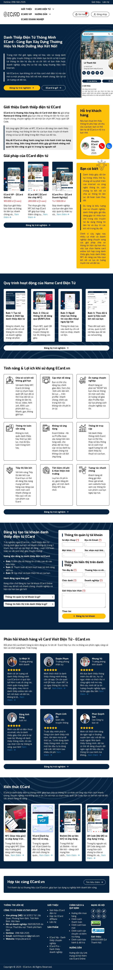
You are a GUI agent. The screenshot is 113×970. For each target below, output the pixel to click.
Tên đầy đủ (69, 570)
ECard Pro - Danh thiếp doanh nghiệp (56, 949)
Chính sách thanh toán (77, 920)
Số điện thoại (70, 540)
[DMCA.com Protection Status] (96, 923)
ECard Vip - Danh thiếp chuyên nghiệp (57, 940)
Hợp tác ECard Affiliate (56, 918)
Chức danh (69, 580)
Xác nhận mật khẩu (95, 550)
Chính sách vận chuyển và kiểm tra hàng (79, 934)
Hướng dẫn (41, 14)
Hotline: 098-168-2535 (14, 2)
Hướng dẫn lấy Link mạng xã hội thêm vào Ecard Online (78, 956)
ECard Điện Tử (43, 9)
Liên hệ (106, 2)
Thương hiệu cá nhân (95, 570)
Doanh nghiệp (93, 580)
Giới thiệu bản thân (73, 590)
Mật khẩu (68, 550)
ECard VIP (26, 14)
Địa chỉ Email (93, 540)
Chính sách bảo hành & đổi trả (79, 941)
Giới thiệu (96, 2)
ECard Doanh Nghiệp (32, 19)
